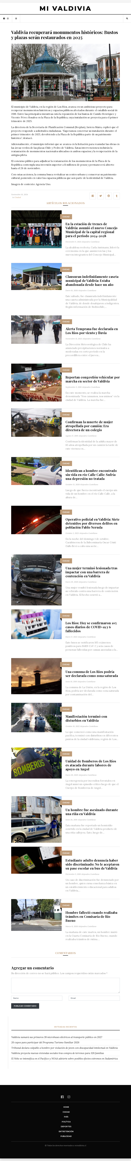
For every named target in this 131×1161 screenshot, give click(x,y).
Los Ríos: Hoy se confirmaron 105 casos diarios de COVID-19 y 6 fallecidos (91, 627)
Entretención (66, 1131)
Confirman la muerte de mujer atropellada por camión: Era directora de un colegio (89, 426)
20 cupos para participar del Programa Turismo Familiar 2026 (45, 1042)
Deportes (66, 1126)
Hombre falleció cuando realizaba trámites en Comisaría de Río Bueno (91, 916)
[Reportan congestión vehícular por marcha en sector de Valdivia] (36, 382)
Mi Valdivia (65, 8)
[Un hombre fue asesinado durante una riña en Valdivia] (36, 819)
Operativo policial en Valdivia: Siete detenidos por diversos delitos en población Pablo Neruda (92, 523)
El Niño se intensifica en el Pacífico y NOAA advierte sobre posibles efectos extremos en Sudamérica (64, 1058)
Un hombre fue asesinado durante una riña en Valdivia (92, 812)
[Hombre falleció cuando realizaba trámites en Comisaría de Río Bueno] (36, 914)
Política (66, 1122)
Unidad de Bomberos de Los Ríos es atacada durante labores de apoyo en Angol (91, 765)
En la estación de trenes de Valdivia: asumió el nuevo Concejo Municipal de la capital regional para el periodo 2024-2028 (91, 230)
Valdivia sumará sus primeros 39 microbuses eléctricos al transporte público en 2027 (56, 1037)
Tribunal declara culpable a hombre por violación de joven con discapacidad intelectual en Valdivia (64, 1047)
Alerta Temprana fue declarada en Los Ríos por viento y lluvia (92, 331)
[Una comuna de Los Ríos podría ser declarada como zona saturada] (36, 675)
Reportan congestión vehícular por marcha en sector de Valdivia (93, 379)
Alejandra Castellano (91, 242)
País (66, 1117)
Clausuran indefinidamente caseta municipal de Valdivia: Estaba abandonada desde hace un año (92, 280)
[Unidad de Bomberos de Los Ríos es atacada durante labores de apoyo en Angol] (36, 762)
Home (66, 1107)
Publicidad (66, 1136)
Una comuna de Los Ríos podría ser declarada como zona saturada (92, 673)
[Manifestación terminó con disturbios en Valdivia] (36, 717)
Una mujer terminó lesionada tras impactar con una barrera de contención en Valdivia (91, 572)
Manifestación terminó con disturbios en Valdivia (86, 718)
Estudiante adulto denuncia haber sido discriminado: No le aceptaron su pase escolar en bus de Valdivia (92, 864)
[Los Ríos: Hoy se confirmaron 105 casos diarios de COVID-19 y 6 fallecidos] (36, 624)
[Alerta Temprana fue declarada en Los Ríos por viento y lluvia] (36, 329)
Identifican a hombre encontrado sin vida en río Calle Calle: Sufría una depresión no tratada (91, 474)
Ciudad (18, 197)
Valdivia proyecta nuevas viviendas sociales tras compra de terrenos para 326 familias (57, 1053)
